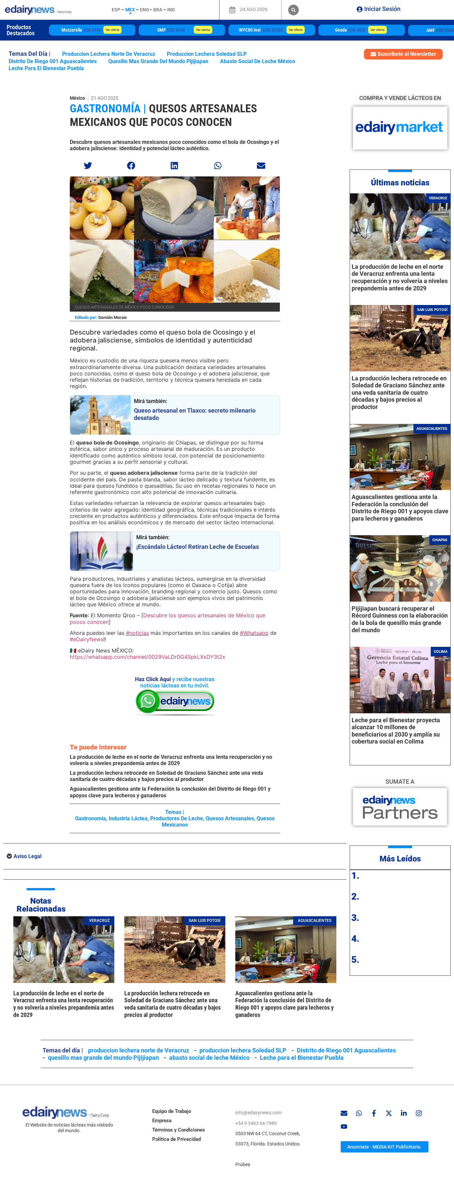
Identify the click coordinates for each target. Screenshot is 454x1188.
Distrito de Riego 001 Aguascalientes (53, 61)
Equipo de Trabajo (171, 1111)
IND (171, 9)
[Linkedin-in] (403, 1113)
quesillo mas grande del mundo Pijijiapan (158, 61)
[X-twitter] (389, 1113)
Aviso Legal (28, 856)
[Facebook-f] (374, 1113)
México (77, 98)
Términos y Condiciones (178, 1130)
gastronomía (90, 818)
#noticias (137, 633)
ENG (144, 9)
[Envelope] (344, 1113)
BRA (157, 9)
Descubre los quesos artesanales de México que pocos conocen (167, 618)
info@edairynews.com (258, 1112)
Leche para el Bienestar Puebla (46, 68)
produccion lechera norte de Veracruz (108, 54)
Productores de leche (176, 818)
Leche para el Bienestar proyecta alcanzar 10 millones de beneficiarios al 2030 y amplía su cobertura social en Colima (396, 731)
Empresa (161, 1121)
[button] (293, 10)
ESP (116, 9)
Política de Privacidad (176, 1139)
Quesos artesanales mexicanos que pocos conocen (163, 115)
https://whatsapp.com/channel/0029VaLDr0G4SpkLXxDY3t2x (147, 656)
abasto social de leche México (257, 61)
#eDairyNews (86, 639)
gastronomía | (108, 108)
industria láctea (128, 818)
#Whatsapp (254, 633)
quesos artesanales (230, 818)
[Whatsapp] (359, 1113)
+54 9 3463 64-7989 (256, 1123)
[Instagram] (418, 1113)
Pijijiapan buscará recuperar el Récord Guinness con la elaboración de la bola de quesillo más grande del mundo (400, 619)
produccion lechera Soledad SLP (207, 54)
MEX (130, 9)
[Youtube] (344, 1126)
